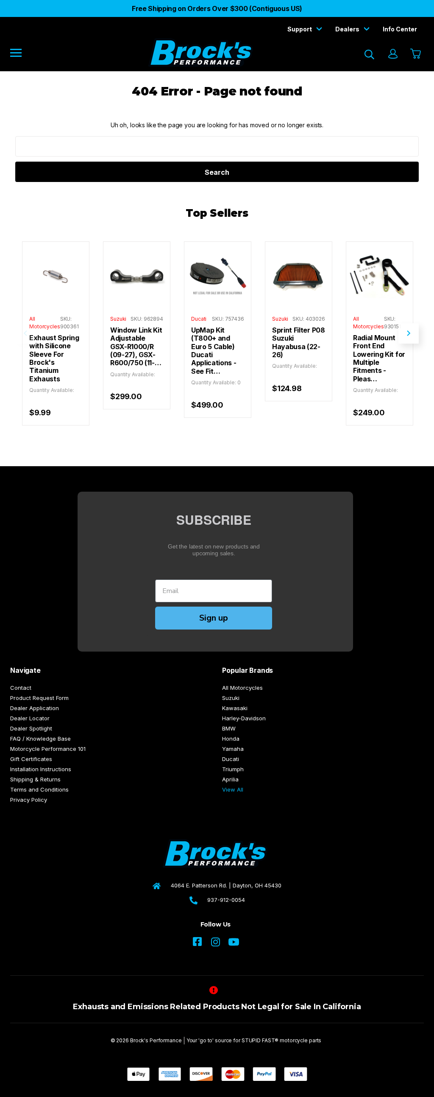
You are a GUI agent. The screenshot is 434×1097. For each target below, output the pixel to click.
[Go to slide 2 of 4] (408, 333)
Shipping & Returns (35, 779)
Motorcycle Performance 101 (48, 748)
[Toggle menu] (21, 52)
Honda (230, 738)
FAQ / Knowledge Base (40, 738)
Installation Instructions (40, 769)
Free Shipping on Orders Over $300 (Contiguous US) (217, 8)
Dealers (348, 29)
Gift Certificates (31, 759)
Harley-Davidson (244, 718)
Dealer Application (34, 708)
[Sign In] (392, 54)
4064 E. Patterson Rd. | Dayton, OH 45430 (226, 885)
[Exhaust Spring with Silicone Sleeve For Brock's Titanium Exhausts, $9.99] (56, 275)
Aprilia (230, 779)
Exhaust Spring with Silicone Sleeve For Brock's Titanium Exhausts (54, 358)
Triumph (233, 769)
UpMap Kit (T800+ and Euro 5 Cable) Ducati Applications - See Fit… (213, 350)
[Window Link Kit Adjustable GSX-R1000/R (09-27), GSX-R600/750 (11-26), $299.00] (137, 275)
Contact (20, 687)
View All (232, 789)
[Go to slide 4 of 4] (25, 333)
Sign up (213, 618)
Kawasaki (235, 708)
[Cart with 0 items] (415, 54)
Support (300, 29)
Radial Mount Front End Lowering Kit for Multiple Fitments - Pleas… (379, 358)
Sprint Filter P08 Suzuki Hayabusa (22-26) (298, 342)
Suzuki (230, 697)
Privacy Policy (28, 799)
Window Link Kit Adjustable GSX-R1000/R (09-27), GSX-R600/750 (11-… (136, 346)
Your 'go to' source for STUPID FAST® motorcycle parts (254, 1040)
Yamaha (233, 748)
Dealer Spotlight (31, 728)
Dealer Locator (30, 718)
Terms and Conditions (39, 789)
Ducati (230, 759)
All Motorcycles (242, 687)
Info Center (400, 29)
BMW (229, 728)
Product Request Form (39, 697)
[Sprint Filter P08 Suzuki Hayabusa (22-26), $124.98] (299, 275)
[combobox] (217, 146)
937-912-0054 (226, 899)
